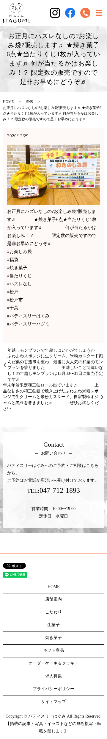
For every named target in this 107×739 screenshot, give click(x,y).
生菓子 (53, 625)
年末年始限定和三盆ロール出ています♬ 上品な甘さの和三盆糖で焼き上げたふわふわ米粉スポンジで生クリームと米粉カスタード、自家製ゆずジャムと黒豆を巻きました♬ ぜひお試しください (51, 397)
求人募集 (53, 676)
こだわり (53, 612)
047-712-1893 (60, 490)
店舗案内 (53, 599)
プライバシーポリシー (53, 689)
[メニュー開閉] (99, 13)
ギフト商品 (53, 650)
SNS (29, 102)
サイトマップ (53, 701)
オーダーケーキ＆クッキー (53, 663)
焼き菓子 (53, 637)
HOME (8, 102)
